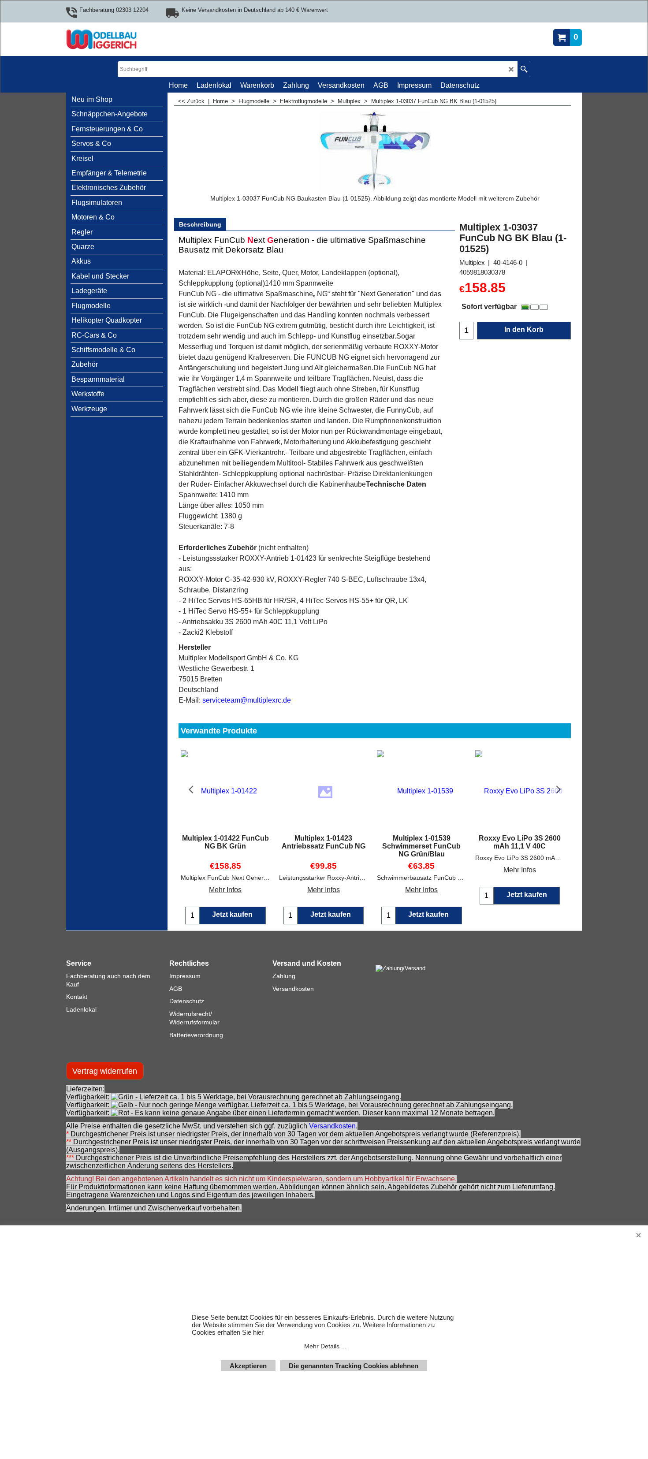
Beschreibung (200, 224)
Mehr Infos (225, 889)
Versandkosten (332, 1135)
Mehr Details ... (325, 1346)
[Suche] (524, 69)
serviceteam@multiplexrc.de (246, 700)
